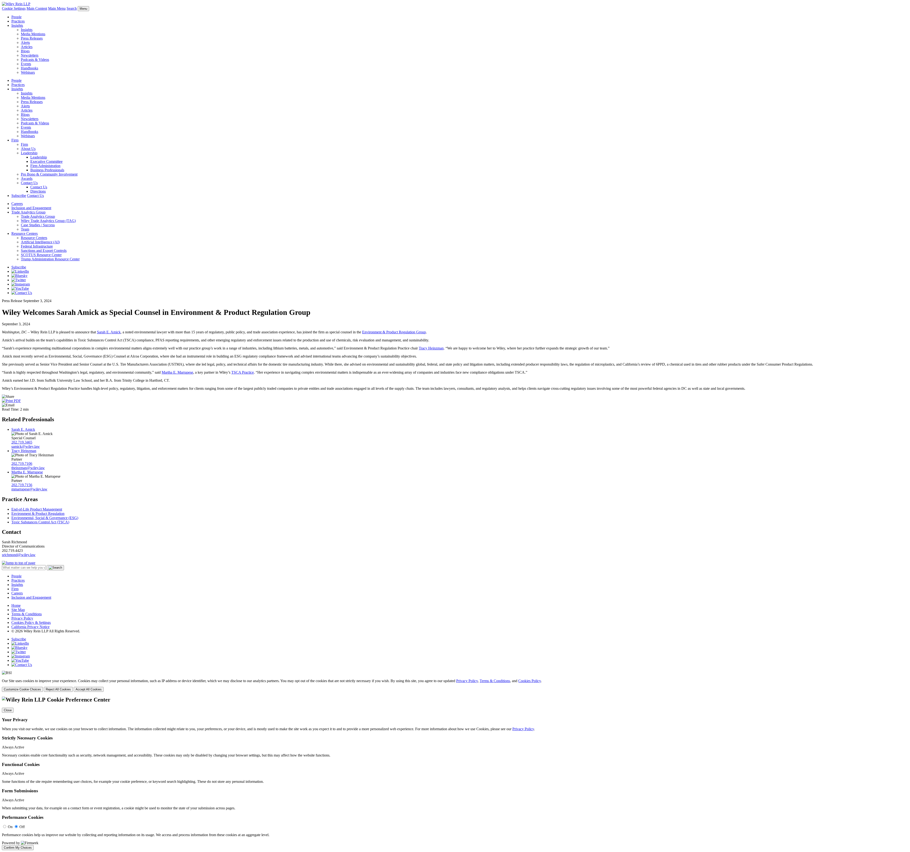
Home (16, 605)
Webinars (28, 72)
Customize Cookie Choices (22, 689)
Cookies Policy (529, 681)
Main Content (37, 8)
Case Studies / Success (38, 225)
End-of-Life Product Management (36, 509)
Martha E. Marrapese (177, 372)
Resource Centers (24, 233)
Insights (17, 25)
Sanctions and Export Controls (44, 251)
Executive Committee (46, 161)
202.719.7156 (21, 485)
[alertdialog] (455, 773)
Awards (26, 179)
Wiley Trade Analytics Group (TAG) (48, 221)
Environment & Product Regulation (37, 514)
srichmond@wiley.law (19, 555)
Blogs (25, 51)
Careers (17, 204)
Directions (38, 191)
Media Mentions (33, 34)
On (10, 827)
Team (25, 229)
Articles (26, 47)
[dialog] (455, 685)
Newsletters (29, 55)
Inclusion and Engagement (31, 208)
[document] (455, 773)
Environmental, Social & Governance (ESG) (44, 518)
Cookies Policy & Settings (31, 623)
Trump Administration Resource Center (50, 259)
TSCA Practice (242, 372)
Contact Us (29, 183)
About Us (28, 149)
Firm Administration (45, 166)
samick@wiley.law (25, 446)
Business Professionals (47, 170)
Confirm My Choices (18, 847)
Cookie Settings (14, 8)
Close (8, 710)
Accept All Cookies (89, 689)
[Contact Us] (21, 293)
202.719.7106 (21, 464)
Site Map (18, 610)
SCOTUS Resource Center (41, 255)
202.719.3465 (21, 442)
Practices (18, 21)
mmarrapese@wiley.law (29, 489)
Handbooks (29, 68)
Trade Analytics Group (28, 212)
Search (72, 8)
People (16, 17)
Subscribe (18, 196)
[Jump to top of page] (18, 563)
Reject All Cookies (58, 689)
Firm (14, 140)
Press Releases (32, 38)
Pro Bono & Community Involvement (49, 174)
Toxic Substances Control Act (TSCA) (40, 522)
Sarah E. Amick (109, 332)
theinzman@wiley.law (28, 468)
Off (22, 827)
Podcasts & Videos (35, 60)
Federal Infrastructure (37, 246)
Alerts (25, 43)
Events (26, 64)
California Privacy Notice (30, 627)
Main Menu (57, 8)
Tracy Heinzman (431, 348)
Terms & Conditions (26, 614)
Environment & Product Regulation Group (394, 332)
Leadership (29, 153)
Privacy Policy (22, 618)
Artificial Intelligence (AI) (40, 242)
